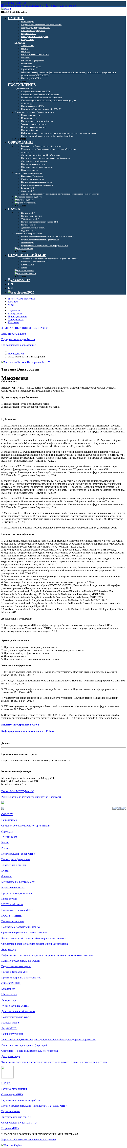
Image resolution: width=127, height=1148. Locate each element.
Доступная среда (10, 1056)
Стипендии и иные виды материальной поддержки (30, 1050)
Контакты (13, 322)
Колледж (13, 301)
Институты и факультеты (15, 859)
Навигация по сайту (15, 11)
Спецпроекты (15, 319)
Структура (7, 831)
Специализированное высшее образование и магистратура (34, 943)
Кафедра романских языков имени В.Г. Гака (27, 731)
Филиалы (6, 876)
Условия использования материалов (35, 1139)
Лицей (11, 304)
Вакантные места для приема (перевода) (24, 1045)
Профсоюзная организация (16, 893)
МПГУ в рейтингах (12, 904)
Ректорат (6, 848)
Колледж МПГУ (10, 1022)
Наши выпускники (12, 1033)
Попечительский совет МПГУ (18, 853)
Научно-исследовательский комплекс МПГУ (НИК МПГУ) (34, 1105)
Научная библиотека (12, 887)
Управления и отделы (13, 865)
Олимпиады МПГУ (12, 1094)
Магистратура (9, 994)
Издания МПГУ (10, 1128)
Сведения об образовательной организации (25, 825)
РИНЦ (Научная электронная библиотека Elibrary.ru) (31, 797)
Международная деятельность (18, 881)
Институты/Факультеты (21, 298)
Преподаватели (16, 353)
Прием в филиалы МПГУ (15, 972)
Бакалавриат (8, 988)
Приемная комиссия (12, 921)
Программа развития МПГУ (17, 910)
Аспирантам (15, 313)
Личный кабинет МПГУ (62, 5)
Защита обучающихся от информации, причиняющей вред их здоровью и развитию (48, 1039)
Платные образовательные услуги (20, 960)
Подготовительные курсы (16, 966)
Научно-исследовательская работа (20, 1100)
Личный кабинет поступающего (24, 5)
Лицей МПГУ (9, 1028)
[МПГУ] (6, 8)
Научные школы (10, 1111)
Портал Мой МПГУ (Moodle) (17, 791)
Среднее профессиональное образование (24, 932)
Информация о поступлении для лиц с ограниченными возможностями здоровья (47, 955)
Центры (5, 870)
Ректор (5, 842)
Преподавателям (17, 316)
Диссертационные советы (16, 1117)
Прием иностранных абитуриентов (21, 977)
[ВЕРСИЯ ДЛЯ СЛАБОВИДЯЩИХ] (19, 280)
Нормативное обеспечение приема (21, 926)
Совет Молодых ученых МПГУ (19, 1122)
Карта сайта (8, 1139)
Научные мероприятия (14, 1088)
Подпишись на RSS (15, 2)
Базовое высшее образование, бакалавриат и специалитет (33, 938)
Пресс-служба (9, 898)
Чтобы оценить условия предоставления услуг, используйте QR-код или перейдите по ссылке (54, 1062)
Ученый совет (9, 836)
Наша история (9, 820)
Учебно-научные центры (15, 1005)
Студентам (14, 310)
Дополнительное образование (18, 1011)
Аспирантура (8, 949)
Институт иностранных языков (20, 724)
